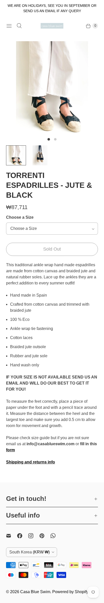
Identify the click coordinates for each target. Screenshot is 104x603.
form (10, 450)
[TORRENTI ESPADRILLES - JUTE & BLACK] (52, 87)
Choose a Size (20, 217)
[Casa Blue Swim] (52, 25)
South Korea (29, 552)
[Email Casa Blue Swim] (11, 535)
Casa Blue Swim (35, 592)
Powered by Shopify (70, 592)
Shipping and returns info (30, 462)
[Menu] (9, 26)
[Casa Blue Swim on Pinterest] (44, 535)
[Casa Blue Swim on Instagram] (33, 535)
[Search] (19, 26)
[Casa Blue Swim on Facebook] (22, 535)
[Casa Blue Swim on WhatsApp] (56, 535)
